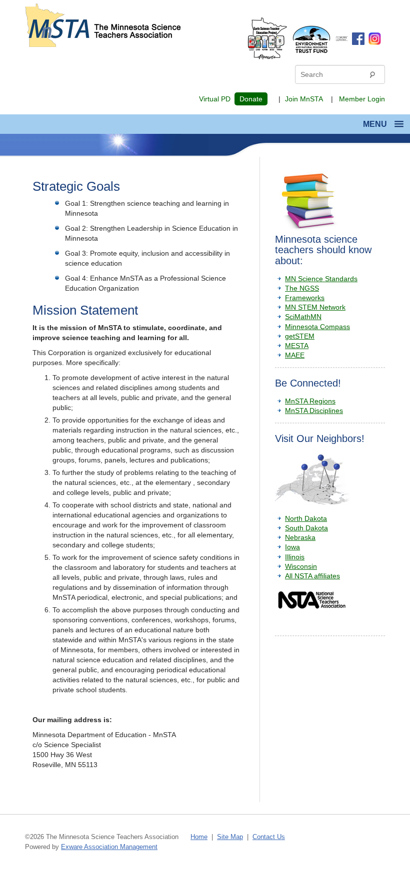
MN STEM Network (315, 307)
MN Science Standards (321, 279)
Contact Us (268, 837)
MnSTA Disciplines (314, 411)
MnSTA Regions (310, 401)
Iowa (292, 547)
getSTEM (299, 336)
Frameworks (304, 298)
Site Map (230, 837)
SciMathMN (303, 317)
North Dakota (306, 518)
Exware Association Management (109, 847)
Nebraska (300, 537)
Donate (251, 99)
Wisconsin (301, 566)
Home (199, 837)
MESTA (296, 346)
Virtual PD (214, 99)
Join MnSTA (304, 99)
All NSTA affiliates (312, 576)
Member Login (362, 99)
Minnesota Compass (317, 327)
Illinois (294, 557)
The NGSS (302, 288)
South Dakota (306, 528)
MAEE (294, 355)
